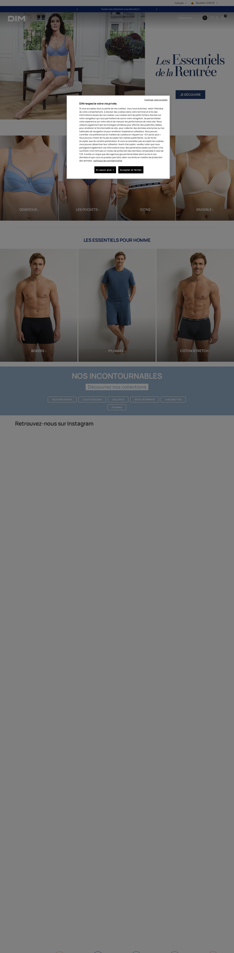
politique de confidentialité (107, 160)
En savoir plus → (105, 169)
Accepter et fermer (131, 169)
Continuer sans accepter (156, 99)
